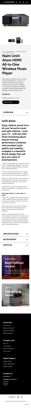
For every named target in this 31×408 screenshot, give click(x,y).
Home (3, 51)
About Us (5, 343)
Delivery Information (8, 328)
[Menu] (26, 2)
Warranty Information (9, 330)
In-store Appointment (9, 364)
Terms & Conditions (8, 348)
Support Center (7, 361)
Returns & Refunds (8, 333)
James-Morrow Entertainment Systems (17, 401)
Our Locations (7, 346)
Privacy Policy (7, 351)
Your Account (6, 325)
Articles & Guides (7, 366)
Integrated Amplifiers (10, 51)
